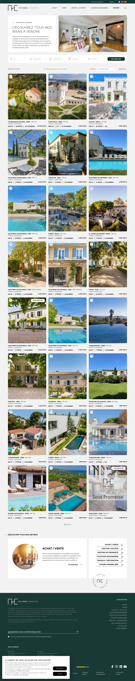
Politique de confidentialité (100, 673)
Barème (75, 673)
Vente (64, 8)
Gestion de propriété (118, 615)
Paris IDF (11, 651)
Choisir (59, 674)
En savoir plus (73, 564)
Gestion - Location (119, 610)
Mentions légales (85, 673)
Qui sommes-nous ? (119, 623)
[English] (122, 2)
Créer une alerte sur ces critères (56, 69)
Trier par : (93, 69)
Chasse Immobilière (119, 618)
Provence (40, 651)
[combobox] (19, 59)
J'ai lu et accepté (30, 636)
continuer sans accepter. (21, 675)
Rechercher (116, 59)
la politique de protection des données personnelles (35, 636)
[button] (109, 545)
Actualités (122, 626)
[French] (119, 2)
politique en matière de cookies (19, 671)
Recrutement (121, 628)
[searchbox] (19, 59)
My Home (28, 8)
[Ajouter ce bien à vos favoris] (10, 76)
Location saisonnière (118, 612)
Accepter (59, 668)
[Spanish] (125, 2)
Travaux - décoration (118, 620)
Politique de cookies (119, 673)
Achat (124, 604)
